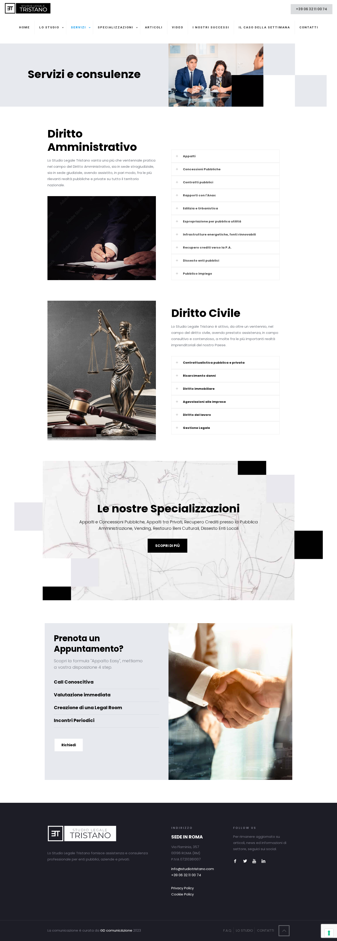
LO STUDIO (244, 930)
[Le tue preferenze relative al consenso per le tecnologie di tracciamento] (329, 933)
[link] (225, 156)
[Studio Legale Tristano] (27, 12)
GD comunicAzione (116, 930)
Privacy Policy (182, 888)
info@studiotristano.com (192, 868)
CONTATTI (265, 930)
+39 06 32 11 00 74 (311, 9)
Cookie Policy (182, 894)
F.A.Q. (227, 930)
